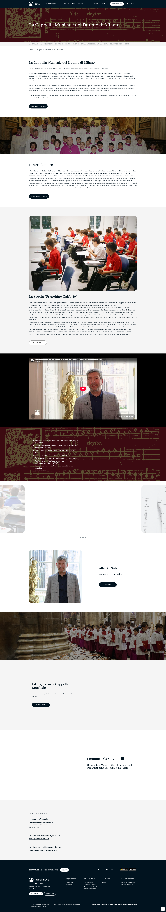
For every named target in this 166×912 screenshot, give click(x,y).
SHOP (104, 4)
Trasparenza (69, 884)
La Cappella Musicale (35, 44)
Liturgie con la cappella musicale (97, 44)
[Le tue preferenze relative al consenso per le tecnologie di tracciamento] (163, 909)
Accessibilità (69, 882)
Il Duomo (106, 879)
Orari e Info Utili (88, 882)
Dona (96, 4)
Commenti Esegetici (90, 884)
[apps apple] (133, 869)
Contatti (126, 44)
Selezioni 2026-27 (38, 342)
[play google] (124, 869)
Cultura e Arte (68, 4)
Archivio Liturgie (41, 704)
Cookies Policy (105, 904)
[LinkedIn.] (107, 869)
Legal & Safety (113, 904)
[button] (131, 3)
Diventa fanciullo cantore (39, 196)
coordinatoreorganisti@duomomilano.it (43, 850)
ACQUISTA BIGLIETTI (116, 4)
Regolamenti (71, 879)
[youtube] (111, 869)
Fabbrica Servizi (127, 879)
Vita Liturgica (52, 4)
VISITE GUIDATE (50, 893)
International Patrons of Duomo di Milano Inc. (128, 883)
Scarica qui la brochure (38, 106)
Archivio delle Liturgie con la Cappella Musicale (92, 887)
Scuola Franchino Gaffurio (63, 44)
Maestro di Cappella (79, 44)
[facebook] (99, 869)
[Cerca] (127, 4)
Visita (80, 4)
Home (31, 50)
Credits (135, 904)
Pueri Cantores (48, 44)
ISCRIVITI (64, 870)
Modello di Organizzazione (125, 904)
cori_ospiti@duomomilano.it (39, 839)
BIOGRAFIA (108, 584)
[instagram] (103, 869)
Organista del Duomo (116, 44)
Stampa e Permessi (71, 887)
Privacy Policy (96, 904)
